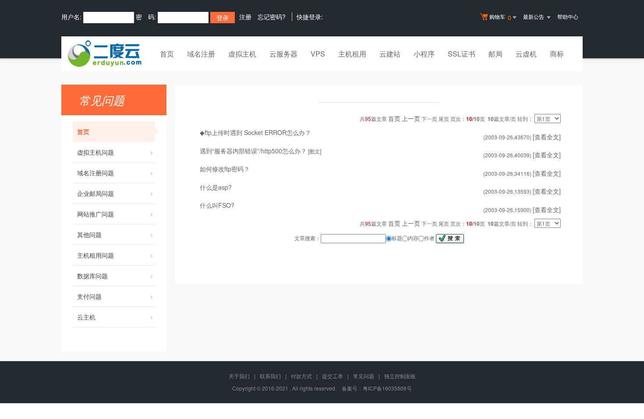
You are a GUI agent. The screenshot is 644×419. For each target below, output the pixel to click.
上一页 (411, 118)
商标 (557, 54)
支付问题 (89, 296)
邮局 (495, 54)
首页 (167, 54)
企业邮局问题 (95, 193)
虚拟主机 (242, 54)
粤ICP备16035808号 (387, 388)
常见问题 (363, 376)
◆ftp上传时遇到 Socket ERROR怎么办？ (255, 132)
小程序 (424, 54)
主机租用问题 (95, 255)
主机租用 (352, 54)
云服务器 (283, 54)
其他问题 (89, 234)
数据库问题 (92, 275)
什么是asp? (216, 187)
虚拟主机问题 (95, 152)
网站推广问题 (95, 214)
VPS (318, 54)
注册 (245, 16)
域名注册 (201, 54)
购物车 (500, 17)
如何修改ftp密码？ (225, 168)
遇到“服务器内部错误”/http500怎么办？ (253, 150)
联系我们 (270, 376)
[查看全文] (547, 136)
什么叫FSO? (217, 205)
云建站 (389, 54)
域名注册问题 (95, 172)
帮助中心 (567, 16)
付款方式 (301, 376)
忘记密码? (272, 16)
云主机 (86, 316)
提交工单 (332, 376)
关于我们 (239, 376)
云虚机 (526, 54)
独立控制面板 (400, 376)
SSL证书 (461, 54)
